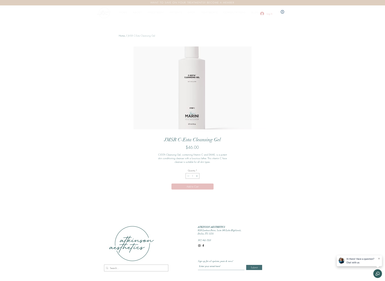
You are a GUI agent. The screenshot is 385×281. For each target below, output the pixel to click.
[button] (137, 12)
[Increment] (197, 176)
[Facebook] (203, 245)
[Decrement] (188, 176)
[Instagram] (199, 245)
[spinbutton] (192, 176)
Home (122, 35)
